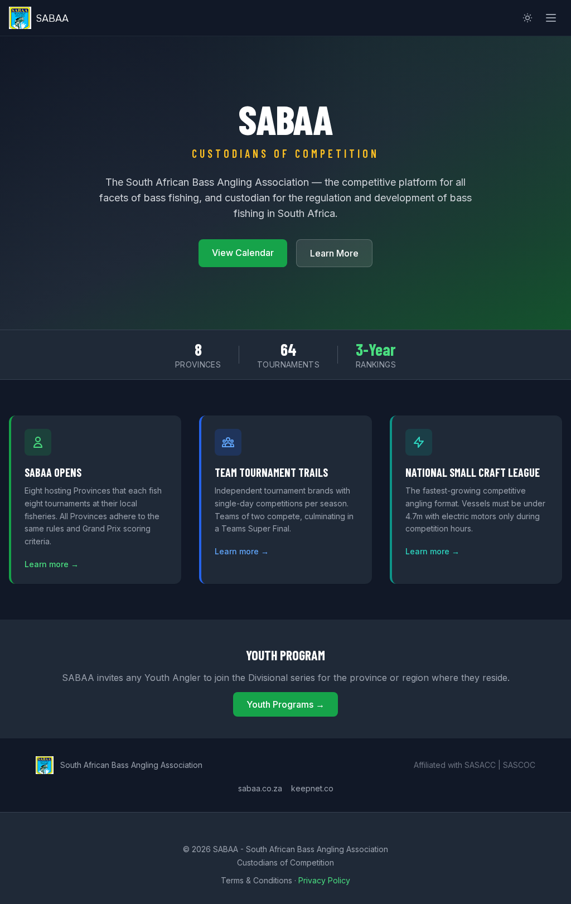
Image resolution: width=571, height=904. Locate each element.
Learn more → (52, 564)
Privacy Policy (324, 880)
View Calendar (243, 252)
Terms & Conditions (256, 880)
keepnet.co (312, 788)
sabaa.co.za (260, 788)
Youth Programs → (285, 704)
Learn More (334, 253)
